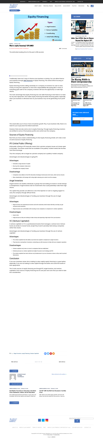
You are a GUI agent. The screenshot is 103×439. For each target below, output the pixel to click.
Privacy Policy (49, 434)
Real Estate (58, 5)
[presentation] (90, 33)
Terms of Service (37, 427)
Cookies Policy (57, 434)
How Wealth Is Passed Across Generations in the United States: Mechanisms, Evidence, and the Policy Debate (22, 391)
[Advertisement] (38, 64)
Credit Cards (37, 5)
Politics (74, 5)
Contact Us (87, 427)
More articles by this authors (59, 374)
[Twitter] (48, 353)
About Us (15, 427)
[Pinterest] (51, 353)
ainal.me (53, 436)
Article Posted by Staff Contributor (22, 375)
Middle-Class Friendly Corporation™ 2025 (59, 427)
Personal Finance (48, 5)
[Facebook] (45, 353)
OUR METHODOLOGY (77, 427)
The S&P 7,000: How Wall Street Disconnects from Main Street (52, 391)
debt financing (28, 80)
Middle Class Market (25, 427)
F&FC (44, 427)
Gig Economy (66, 5)
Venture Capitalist (34, 353)
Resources (81, 5)
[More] (53, 353)
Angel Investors (18, 353)
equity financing (26, 353)
